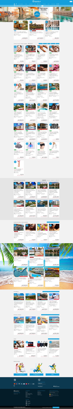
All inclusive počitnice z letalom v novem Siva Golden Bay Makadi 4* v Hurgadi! (42, 327)
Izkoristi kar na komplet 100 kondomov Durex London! (18, 151)
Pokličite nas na (41, 386)
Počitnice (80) (53, 43)
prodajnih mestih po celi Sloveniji (54, 392)
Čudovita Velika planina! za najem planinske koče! (52, 278)
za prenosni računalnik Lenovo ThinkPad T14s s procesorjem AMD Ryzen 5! (30, 350)
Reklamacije (39, 394)
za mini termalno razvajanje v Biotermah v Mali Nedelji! (53, 92)
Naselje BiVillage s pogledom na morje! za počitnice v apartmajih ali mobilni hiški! (30, 93)
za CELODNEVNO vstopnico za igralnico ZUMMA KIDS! (42, 233)
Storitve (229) (40, 43)
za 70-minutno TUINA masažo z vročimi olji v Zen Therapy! (30, 232)
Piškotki (26, 396)
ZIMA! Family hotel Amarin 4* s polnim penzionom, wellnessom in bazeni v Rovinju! (18, 303)
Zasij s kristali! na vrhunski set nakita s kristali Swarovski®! (54, 350)
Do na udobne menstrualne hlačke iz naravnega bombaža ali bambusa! (42, 152)
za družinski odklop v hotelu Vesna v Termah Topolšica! (20, 278)
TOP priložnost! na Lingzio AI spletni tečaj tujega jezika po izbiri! (18, 93)
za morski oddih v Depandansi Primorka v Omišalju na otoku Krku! (30, 209)
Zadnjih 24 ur (44, 180)
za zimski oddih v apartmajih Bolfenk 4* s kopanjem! (53, 301)
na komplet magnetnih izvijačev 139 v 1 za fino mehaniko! (54, 132)
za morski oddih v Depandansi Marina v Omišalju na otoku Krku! (18, 113)
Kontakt (26, 392)
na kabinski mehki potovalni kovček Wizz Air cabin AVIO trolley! (42, 350)
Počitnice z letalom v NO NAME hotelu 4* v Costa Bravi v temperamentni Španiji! (30, 326)
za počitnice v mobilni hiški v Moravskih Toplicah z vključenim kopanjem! (42, 133)
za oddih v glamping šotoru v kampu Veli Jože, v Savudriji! (20, 32)
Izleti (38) (49, 43)
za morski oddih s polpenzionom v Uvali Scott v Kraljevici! (42, 209)
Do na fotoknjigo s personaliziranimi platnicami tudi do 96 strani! (18, 351)
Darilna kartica (39, 393)
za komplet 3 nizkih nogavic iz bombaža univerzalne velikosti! (54, 151)
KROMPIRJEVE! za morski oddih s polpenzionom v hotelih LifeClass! (42, 93)
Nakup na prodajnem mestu (29, 394)
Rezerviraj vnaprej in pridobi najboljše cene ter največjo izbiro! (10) (51, 291)
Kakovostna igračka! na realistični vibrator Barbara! (18, 170)
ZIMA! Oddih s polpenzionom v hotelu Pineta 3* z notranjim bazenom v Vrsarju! (42, 303)
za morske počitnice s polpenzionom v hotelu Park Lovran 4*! (30, 112)
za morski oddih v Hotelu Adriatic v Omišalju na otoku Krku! (42, 190)
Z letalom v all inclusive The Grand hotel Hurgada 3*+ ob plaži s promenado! (54, 326)
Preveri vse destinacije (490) (55, 245)
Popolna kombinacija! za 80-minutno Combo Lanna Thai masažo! (53, 233)
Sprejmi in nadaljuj (56, 407)
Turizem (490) (45, 43)
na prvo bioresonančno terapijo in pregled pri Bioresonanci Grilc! (30, 74)
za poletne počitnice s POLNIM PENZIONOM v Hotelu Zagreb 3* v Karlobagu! (53, 191)
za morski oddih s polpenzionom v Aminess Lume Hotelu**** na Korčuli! (42, 114)
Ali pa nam (57, 386)
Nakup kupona (39, 392)
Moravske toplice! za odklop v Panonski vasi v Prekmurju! (36, 32)
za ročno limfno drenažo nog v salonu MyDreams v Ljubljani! (41, 55)
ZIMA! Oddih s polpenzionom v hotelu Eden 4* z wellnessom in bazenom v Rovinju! (30, 303)
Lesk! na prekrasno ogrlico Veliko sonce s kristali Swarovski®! (30, 152)
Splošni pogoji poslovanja (29, 393)
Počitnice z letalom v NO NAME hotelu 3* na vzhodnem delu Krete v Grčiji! (18, 326)
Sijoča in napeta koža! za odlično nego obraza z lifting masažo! (42, 74)
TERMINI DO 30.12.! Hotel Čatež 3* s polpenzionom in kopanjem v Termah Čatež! (53, 210)
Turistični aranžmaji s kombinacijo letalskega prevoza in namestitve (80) (50, 314)
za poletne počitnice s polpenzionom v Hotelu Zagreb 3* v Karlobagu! (52, 258)
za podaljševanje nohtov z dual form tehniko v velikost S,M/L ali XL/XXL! (53, 74)
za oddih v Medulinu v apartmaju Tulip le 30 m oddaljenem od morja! (18, 133)
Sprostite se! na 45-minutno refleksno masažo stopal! (53, 55)
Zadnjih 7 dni (52, 180)
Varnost (26, 395)
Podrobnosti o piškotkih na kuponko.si (47, 407)
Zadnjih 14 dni (57, 180)
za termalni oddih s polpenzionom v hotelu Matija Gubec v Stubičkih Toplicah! (36, 259)
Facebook (28, 401)
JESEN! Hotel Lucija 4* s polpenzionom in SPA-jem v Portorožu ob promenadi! (18, 191)
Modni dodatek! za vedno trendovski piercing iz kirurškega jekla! (18, 74)
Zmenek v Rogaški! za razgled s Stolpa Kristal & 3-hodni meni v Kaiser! (30, 55)
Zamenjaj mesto (30, 43)
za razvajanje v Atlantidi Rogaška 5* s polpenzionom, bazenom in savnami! (52, 32)
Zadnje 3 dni (48, 180)
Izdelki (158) (57, 43)
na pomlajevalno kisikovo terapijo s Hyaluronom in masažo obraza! (18, 55)
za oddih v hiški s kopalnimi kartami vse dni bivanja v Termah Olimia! (30, 133)
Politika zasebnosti (28, 397)
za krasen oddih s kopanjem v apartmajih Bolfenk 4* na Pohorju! (54, 113)
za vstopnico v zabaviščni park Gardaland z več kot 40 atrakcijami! (18, 234)
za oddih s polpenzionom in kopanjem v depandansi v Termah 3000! (18, 210)
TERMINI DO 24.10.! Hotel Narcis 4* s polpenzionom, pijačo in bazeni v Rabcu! (36, 279)
